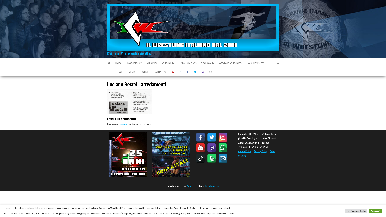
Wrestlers (168, 62)
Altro (145, 71)
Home (118, 62)
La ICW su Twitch (203, 71)
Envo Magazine (212, 186)
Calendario (207, 62)
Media (132, 71)
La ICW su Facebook (188, 71)
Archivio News (189, 62)
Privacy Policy (260, 151)
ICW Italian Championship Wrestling (129, 53)
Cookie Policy (244, 151)
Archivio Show (256, 62)
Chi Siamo (152, 62)
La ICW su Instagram (180, 71)
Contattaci (161, 71)
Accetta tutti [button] (375, 211)
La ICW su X (195, 71)
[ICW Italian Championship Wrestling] (109, 62)
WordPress (192, 186)
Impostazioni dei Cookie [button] (356, 211)
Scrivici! (211, 71)
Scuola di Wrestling (230, 62)
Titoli (118, 71)
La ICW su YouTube (173, 71)
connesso (123, 124)
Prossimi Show (134, 62)
